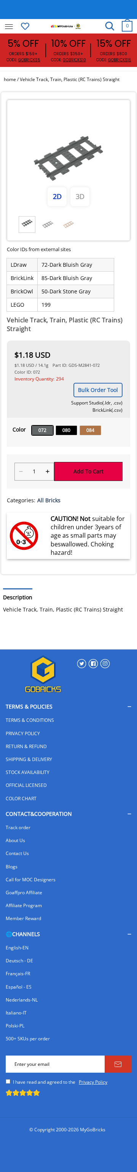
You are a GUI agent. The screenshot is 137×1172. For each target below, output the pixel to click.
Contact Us (17, 853)
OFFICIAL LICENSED (26, 785)
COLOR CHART (21, 798)
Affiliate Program (24, 905)
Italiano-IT (16, 1013)
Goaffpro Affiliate (24, 892)
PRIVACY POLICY (23, 733)
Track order (18, 827)
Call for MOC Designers (31, 879)
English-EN (17, 947)
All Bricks (49, 500)
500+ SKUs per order (28, 1038)
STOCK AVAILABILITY (27, 772)
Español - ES (19, 987)
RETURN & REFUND (26, 746)
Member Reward (23, 918)
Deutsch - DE (19, 960)
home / (12, 79)
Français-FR (18, 973)
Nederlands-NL (22, 1000)
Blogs (12, 866)
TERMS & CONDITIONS (30, 720)
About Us (15, 840)
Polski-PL (15, 1025)
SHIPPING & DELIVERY (29, 759)
